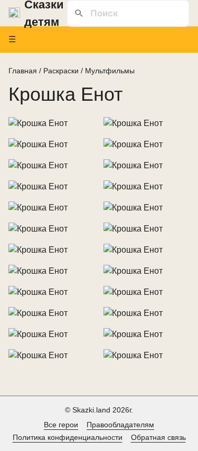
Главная (22, 70)
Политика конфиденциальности (67, 437)
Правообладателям (120, 424)
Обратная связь (158, 437)
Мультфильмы (110, 70)
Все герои (61, 424)
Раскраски (61, 70)
